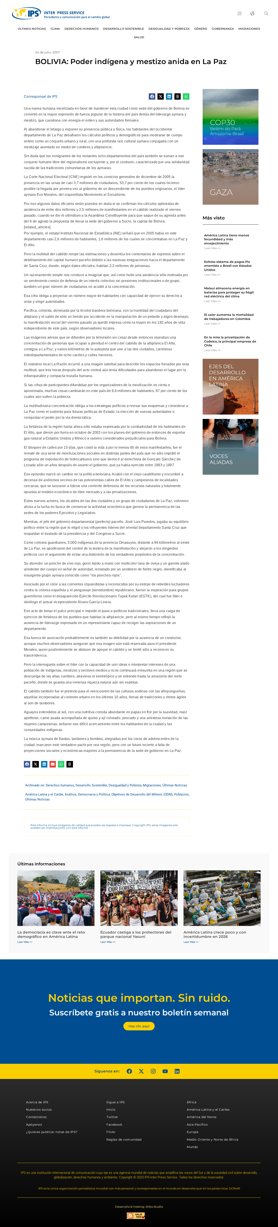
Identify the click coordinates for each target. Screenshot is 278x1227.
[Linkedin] (177, 1071)
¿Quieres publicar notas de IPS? (52, 1132)
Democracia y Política (94, 794)
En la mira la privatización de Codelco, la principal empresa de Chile (230, 341)
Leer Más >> (212, 248)
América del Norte (202, 1117)
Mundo (192, 1147)
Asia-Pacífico (197, 1125)
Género (200, 28)
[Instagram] (153, 1071)
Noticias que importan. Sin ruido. (139, 998)
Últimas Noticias (32, 28)
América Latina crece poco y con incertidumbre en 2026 (215, 934)
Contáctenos (36, 1117)
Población (181, 794)
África (191, 1102)
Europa (192, 1132)
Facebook (114, 1125)
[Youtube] (165, 1071)
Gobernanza (223, 28)
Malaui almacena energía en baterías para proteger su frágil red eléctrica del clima (229, 292)
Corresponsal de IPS (40, 96)
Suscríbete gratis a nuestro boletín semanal (139, 1012)
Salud (139, 37)
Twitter (112, 1117)
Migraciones (249, 28)
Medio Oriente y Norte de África (212, 1139)
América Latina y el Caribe (44, 794)
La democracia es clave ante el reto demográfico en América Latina (51, 934)
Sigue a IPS (115, 1102)
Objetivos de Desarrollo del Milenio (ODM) (142, 794)
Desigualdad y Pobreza (169, 28)
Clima (55, 28)
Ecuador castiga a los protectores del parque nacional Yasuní (135, 934)
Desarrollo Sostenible (123, 28)
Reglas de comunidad (124, 1139)
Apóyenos (34, 1125)
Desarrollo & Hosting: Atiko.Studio (139, 1206)
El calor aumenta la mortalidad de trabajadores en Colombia (229, 317)
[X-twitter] (141, 1071)
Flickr (111, 1132)
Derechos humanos (82, 28)
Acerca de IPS (37, 1102)
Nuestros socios (39, 1110)
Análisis (70, 794)
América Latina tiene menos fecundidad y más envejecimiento (226, 239)
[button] (266, 13)
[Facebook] (129, 1071)
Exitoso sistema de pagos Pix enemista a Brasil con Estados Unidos (228, 266)
